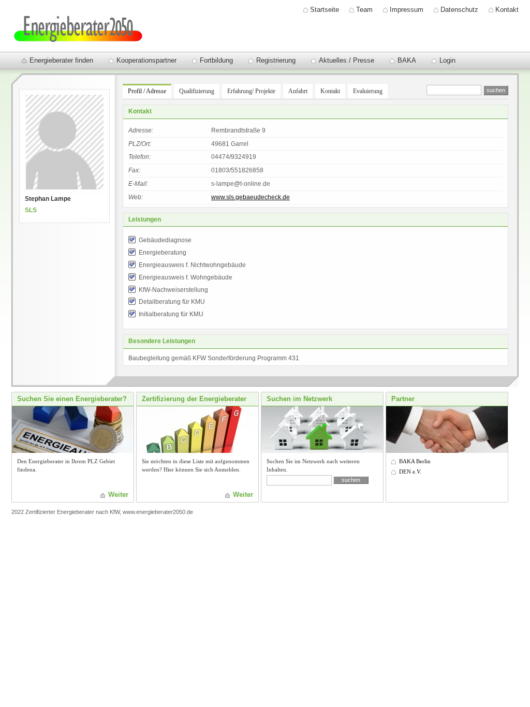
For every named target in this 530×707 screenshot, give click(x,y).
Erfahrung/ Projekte (251, 91)
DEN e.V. (410, 471)
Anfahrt (297, 91)
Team (364, 9)
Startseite (324, 9)
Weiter (118, 494)
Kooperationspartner (146, 60)
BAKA (407, 60)
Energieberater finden (61, 60)
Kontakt (507, 9)
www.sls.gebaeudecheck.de (250, 197)
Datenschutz (459, 9)
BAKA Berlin (415, 461)
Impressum (406, 9)
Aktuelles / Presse (346, 60)
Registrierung (276, 60)
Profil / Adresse (147, 91)
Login (447, 60)
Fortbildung (216, 60)
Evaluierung (367, 91)
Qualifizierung (196, 91)
